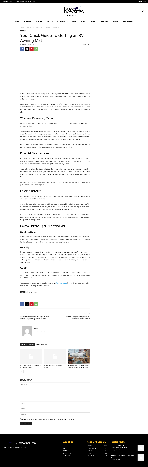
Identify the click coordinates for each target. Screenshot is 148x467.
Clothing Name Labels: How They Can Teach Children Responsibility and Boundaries (35, 318)
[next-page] (24, 371)
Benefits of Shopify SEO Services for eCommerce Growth (122, 447)
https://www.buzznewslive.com (42, 331)
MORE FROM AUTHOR (43, 345)
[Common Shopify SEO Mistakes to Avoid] (55, 356)
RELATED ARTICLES (27, 345)
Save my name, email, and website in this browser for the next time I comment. (48, 419)
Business (28, 28)
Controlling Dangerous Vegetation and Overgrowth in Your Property (77, 318)
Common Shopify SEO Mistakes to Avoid (123, 456)
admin (24, 44)
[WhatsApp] (36, 49)
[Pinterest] (31, 49)
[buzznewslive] (74, 10)
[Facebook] (22, 49)
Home (22, 28)
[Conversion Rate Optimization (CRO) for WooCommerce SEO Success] (79, 356)
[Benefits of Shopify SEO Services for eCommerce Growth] (31, 356)
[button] (143, 11)
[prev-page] (21, 371)
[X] (27, 49)
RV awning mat (33, 292)
